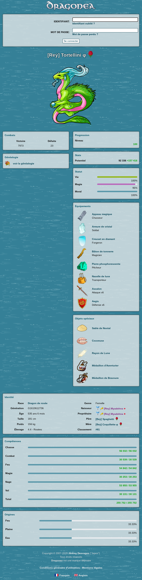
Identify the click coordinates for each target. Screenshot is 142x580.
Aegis (95, 301)
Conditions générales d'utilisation (60, 567)
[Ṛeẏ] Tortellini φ (66, 55)
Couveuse (98, 340)
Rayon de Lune (101, 353)
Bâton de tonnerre (102, 251)
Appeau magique (102, 214)
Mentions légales (92, 567)
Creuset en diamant (103, 239)
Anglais (83, 575)
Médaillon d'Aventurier (105, 365)
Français (64, 575)
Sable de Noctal (101, 328)
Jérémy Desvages (78, 553)
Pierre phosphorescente (106, 264)
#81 (98, 429)
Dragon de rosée (37, 403)
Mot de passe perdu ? (85, 34)
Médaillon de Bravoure (105, 378)
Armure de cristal (102, 226)
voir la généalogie (23, 163)
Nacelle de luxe (101, 276)
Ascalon (97, 288)
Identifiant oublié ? (83, 23)
